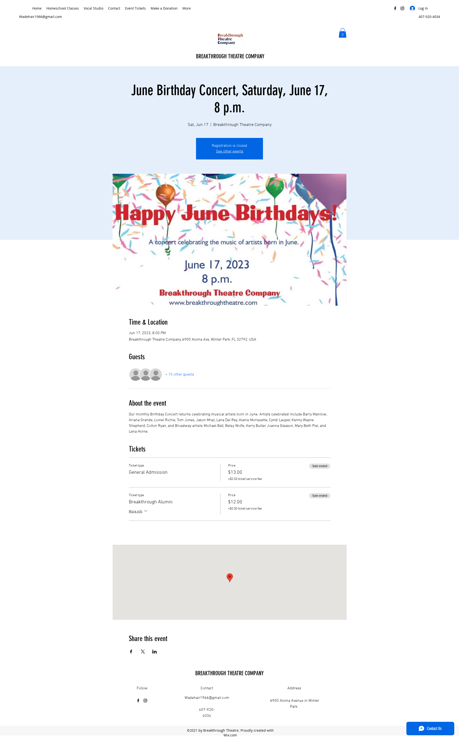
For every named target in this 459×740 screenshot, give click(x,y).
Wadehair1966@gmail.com (40, 16)
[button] (343, 33)
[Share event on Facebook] (131, 651)
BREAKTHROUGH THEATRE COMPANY (231, 56)
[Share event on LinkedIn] (154, 651)
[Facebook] (395, 8)
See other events (229, 151)
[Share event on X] (143, 651)
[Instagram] (402, 8)
